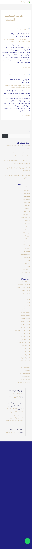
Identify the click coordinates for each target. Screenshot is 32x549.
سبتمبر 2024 (26, 214)
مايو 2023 (27, 263)
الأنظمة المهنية (25, 336)
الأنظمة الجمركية (25, 312)
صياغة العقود (26, 376)
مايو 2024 (27, 227)
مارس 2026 (27, 193)
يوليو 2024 (27, 221)
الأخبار (28, 300)
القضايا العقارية (25, 358)
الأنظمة (28, 303)
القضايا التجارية (25, 349)
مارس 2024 (26, 233)
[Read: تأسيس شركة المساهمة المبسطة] (17, 75)
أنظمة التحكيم (26, 291)
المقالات (23, 41)
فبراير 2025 (27, 205)
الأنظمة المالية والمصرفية (22, 330)
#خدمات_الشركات (14, 412)
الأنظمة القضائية (25, 327)
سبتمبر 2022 (26, 269)
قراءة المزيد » (26, 67)
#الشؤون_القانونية (14, 397)
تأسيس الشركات (15, 41)
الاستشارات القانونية (24, 343)
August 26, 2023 (11, 432)
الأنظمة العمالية (25, 324)
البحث (28, 132)
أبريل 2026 (27, 190)
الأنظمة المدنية (26, 333)
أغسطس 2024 (25, 217)
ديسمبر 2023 (26, 242)
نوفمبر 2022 (26, 266)
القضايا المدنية (26, 364)
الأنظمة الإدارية (26, 306)
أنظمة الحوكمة (26, 294)
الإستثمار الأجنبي (25, 339)
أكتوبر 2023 (27, 248)
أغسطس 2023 (25, 254)
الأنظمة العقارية (25, 321)
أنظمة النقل (26, 297)
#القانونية (20, 394)
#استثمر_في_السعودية (16, 418)
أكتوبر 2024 (27, 211)
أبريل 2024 (27, 230)
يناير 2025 (27, 208)
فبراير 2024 (27, 236)
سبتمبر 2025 (26, 199)
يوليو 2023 (27, 257)
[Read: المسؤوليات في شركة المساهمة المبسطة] (17, 29)
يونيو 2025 (27, 202)
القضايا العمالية (25, 361)
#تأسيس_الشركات (17, 415)
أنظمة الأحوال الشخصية (23, 288)
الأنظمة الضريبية (25, 318)
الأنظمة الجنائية (25, 315)
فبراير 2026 (27, 196)
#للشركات (14, 394)
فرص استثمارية (25, 379)
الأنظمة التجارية (25, 309)
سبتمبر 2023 (26, 251)
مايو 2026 (27, 187)
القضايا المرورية (25, 367)
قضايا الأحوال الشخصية (23, 382)
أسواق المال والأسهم (24, 284)
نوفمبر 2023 (26, 245)
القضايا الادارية (26, 346)
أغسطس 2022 (25, 272)
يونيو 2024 (27, 224)
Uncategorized (26, 281)
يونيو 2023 (27, 260)
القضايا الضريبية (25, 355)
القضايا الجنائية (25, 352)
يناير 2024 (27, 239)
